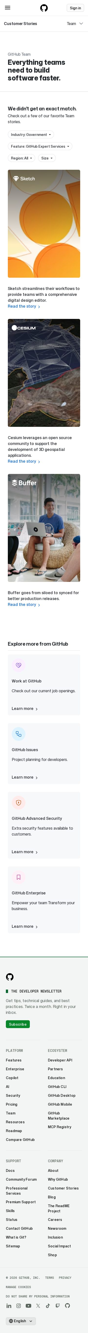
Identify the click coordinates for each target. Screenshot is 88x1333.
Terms (49, 1278)
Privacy (65, 1278)
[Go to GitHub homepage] (10, 977)
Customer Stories (20, 23)
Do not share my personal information (38, 1296)
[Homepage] (44, 8)
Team (71, 23)
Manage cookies (18, 1287)
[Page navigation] (81, 23)
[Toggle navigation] (7, 7)
